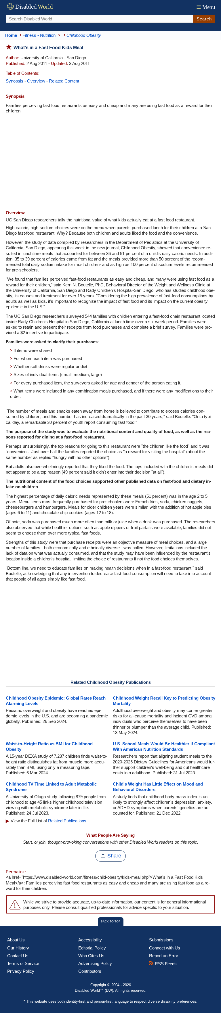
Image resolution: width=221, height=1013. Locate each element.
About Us (16, 939)
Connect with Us (164, 947)
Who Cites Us (91, 955)
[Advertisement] (110, 162)
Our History (18, 947)
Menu (205, 7)
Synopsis (14, 80)
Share (114, 856)
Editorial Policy (92, 947)
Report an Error (163, 955)
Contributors (89, 971)
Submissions (161, 939)
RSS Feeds (165, 963)
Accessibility (90, 939)
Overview (36, 80)
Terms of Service (23, 963)
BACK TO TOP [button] (111, 921)
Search (204, 18)
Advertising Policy (95, 963)
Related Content (64, 80)
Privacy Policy (20, 971)
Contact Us (17, 955)
